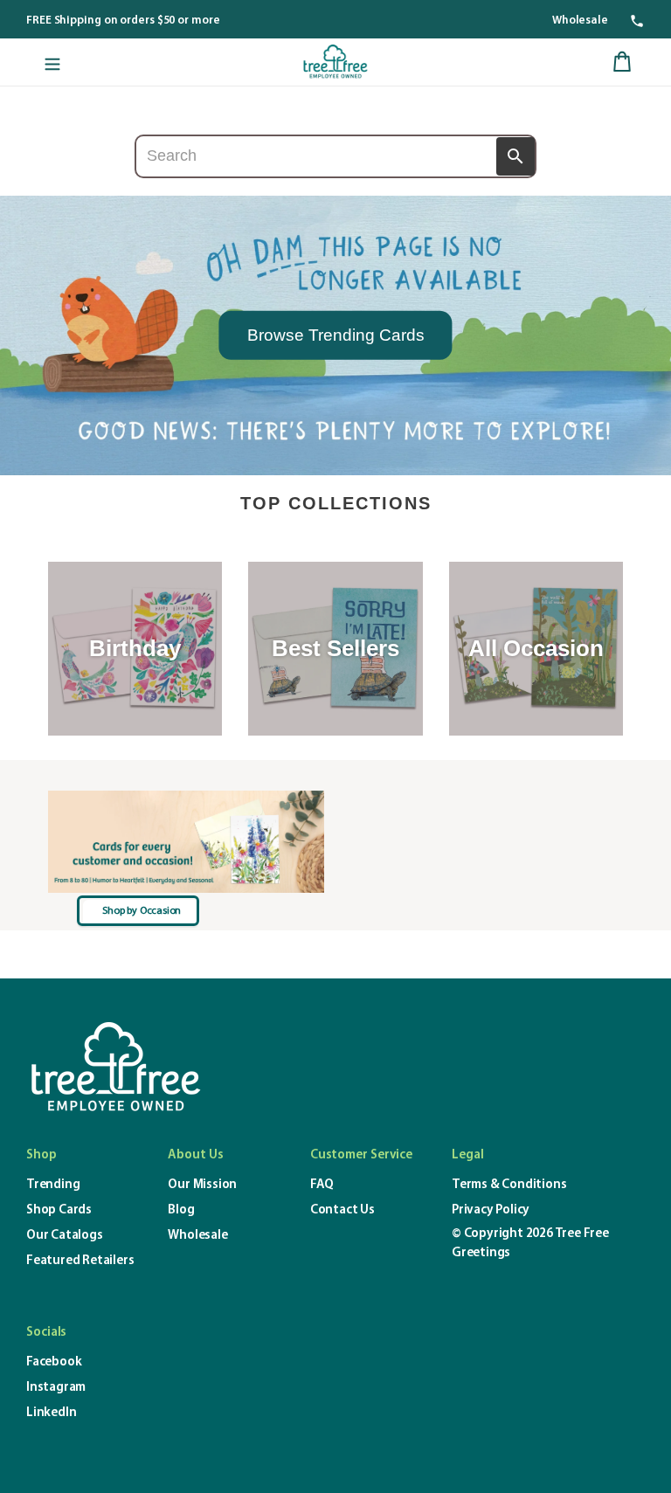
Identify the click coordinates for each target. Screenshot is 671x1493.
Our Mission (202, 1185)
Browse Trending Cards (336, 334)
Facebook (53, 1362)
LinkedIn (51, 1413)
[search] (336, 156)
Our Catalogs (64, 1235)
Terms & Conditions (509, 1185)
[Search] (515, 156)
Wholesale (580, 20)
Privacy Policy (490, 1210)
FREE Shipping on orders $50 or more (123, 20)
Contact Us (342, 1210)
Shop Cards (59, 1210)
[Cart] (622, 62)
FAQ (322, 1185)
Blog (181, 1210)
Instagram (56, 1387)
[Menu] (52, 62)
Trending (53, 1185)
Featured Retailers (80, 1261)
